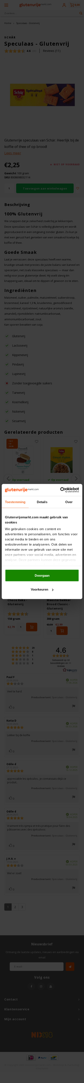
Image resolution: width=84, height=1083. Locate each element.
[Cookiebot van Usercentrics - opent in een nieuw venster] (60, 490)
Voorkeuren (39, 589)
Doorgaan (42, 575)
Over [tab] (69, 502)
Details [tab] (42, 502)
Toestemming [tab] (15, 502)
